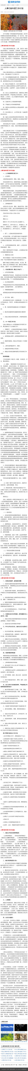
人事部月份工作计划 (6, 1060)
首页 (8, 5)
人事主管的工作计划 (19, 1060)
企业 (13, 5)
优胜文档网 (12, 1069)
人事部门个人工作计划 (6, 1049)
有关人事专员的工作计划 (20, 1053)
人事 (17, 5)
